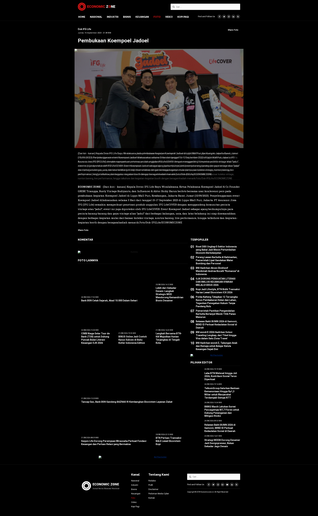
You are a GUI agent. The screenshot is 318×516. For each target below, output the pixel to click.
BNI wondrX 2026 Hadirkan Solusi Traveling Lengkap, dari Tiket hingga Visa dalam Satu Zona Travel (216, 333)
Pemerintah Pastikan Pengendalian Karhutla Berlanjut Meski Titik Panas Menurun (216, 311)
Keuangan (142, 17)
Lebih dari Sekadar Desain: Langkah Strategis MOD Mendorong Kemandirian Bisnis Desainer (169, 292)
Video (169, 17)
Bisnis (127, 17)
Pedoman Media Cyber (158, 494)
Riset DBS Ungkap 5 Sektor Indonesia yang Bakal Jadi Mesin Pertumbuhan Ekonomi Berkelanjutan (216, 247)
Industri (112, 17)
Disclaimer (153, 489)
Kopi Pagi (183, 17)
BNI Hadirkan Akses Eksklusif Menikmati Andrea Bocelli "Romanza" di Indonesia (217, 269)
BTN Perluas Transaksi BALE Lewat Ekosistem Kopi (168, 439)
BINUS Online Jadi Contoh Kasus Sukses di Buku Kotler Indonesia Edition (132, 337)
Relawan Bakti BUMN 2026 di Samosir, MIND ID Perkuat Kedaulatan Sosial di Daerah (216, 322)
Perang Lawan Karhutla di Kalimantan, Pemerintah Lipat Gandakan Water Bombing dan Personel (216, 258)
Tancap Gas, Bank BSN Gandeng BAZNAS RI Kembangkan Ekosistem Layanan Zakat (126, 399)
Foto (157, 17)
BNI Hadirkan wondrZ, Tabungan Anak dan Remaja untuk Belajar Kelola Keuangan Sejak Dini (216, 343)
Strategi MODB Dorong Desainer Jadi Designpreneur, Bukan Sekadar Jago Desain (222, 441)
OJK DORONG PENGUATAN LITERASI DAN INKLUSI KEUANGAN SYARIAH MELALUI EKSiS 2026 (216, 279)
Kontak (151, 498)
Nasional (96, 17)
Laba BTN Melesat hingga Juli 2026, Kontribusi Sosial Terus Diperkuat (220, 374)
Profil (150, 485)
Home (81, 17)
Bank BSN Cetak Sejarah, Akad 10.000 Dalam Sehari (109, 298)
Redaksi (152, 481)
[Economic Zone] (96, 7)
